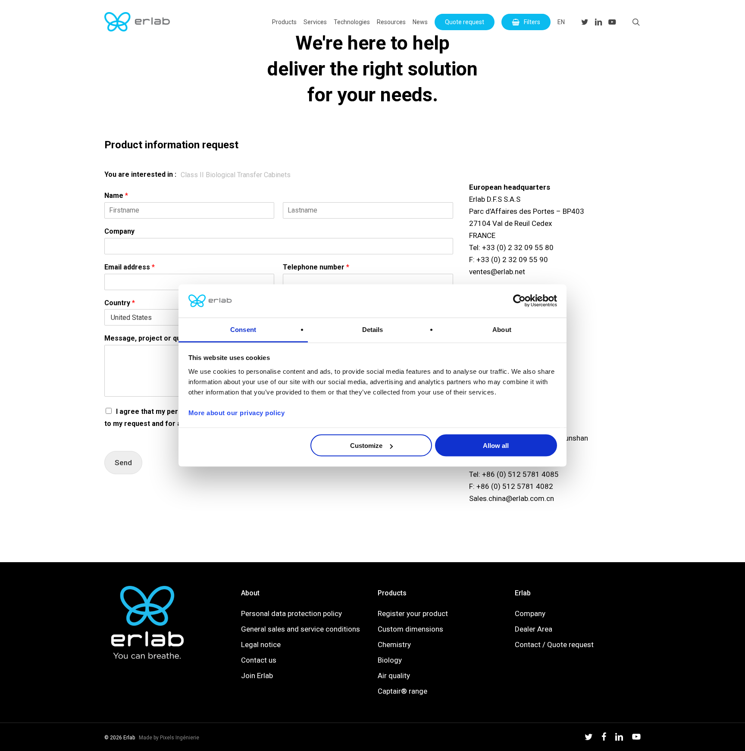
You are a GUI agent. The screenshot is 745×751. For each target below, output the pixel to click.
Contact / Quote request (554, 644)
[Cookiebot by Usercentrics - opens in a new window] (519, 300)
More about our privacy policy (236, 412)
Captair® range (402, 691)
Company (119, 231)
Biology (390, 660)
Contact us (258, 660)
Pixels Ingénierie (179, 738)
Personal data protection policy (291, 613)
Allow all (496, 445)
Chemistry (394, 644)
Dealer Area (533, 629)
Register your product (413, 613)
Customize (366, 445)
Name (116, 195)
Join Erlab (257, 675)
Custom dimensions (410, 629)
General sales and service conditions (300, 629)
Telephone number (316, 267)
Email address (129, 267)
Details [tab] (372, 329)
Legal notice (261, 644)
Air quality (394, 675)
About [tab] (501, 329)
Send (123, 462)
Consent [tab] (243, 329)
